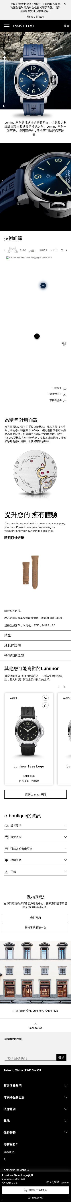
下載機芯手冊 (54, 394)
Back (64, 343)
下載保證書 (56, 401)
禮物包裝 (16, 860)
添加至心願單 (11, 1183)
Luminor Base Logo (29, 766)
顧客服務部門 (13, 1085)
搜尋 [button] (66, 25)
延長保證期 (12, 645)
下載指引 (57, 388)
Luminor (16, 35)
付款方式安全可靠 (21, 849)
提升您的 (31, 514)
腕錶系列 (7, 35)
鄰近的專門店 (38, 1198)
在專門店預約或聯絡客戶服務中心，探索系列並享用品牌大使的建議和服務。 (35, 906)
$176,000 (52, 1182)
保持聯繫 (35, 897)
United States (35, 16)
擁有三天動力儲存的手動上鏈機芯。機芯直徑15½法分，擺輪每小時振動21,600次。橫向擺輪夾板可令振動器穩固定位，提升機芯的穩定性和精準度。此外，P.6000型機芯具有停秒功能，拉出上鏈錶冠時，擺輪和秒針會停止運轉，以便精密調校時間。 (35, 434)
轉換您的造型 (14, 655)
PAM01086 (29, 776)
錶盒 (7, 635)
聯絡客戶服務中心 (38, 1190)
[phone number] (35, 1159)
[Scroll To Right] (66, 250)
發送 (61, 1057)
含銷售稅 (65, 1183)
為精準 (21, 419)
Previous (3, 181)
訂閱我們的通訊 (13, 1039)
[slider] (4, 57)
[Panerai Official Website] (23, 26)
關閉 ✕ (65, 3)
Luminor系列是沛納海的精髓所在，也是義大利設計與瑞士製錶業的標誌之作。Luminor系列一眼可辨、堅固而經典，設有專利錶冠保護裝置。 (36, 128)
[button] (4, 53)
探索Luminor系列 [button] (35, 794)
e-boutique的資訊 (22, 815)
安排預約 (35, 918)
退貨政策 (16, 837)
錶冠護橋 (44, 250)
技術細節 (13, 238)
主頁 (15, 1011)
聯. (9, 1152)
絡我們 (10, 1152)
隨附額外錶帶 (14, 538)
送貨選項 (16, 826)
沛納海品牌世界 (14, 1097)
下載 (13, 872)
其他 (7, 1121)
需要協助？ (11, 1144)
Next (68, 181)
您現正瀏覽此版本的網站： (36, 3)
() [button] (22, 1070)
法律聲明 (10, 1109)
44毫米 (23, 250)
